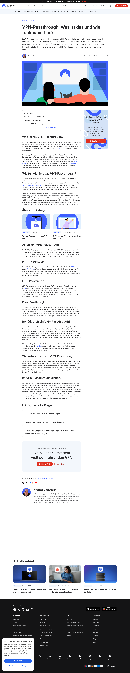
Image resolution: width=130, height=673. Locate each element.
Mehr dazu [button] (60, 464)
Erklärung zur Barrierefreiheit (74, 632)
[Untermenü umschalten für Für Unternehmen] (74, 5)
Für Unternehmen (68, 5)
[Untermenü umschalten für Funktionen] (39, 5)
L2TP (24, 288)
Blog (23, 20)
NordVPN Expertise (72, 11)
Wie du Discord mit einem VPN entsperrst (35, 237)
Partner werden (44, 645)
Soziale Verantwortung (46, 635)
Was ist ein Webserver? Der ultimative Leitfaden (100, 590)
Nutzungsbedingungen (78, 629)
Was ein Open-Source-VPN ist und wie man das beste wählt (29, 590)
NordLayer (101, 622)
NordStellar (102, 632)
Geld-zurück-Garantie (19, 625)
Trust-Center (43, 639)
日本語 (48, 478)
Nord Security (102, 619)
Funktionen (35, 5)
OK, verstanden (18, 661)
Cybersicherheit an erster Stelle (31, 11)
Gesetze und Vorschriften (57, 11)
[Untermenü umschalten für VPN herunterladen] (53, 5)
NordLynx (39, 346)
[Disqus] (51, 531)
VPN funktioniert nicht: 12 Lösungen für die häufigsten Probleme (64, 590)
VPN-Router (16, 629)
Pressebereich (44, 642)
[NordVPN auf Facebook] (30, 483)
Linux (40, 659)
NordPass (101, 625)
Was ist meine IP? (45, 625)
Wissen (58, 5)
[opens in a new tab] (14, 609)
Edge (90, 659)
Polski (52, 478)
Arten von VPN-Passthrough (34, 124)
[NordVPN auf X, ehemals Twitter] (26, 483)
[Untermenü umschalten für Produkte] (107, 5)
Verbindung (16, 11)
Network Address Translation (31, 185)
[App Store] (93, 609)
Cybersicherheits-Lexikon (47, 629)
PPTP (73, 267)
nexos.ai (101, 642)
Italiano (43, 478)
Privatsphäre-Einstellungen (18, 666)
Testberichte (17, 632)
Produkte (103, 5)
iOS (60, 659)
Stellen (21, 622)
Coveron (101, 635)
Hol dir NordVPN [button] (121, 5)
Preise (28, 5)
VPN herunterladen (46, 5)
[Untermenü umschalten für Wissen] (61, 5)
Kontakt (68, 635)
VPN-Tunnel (30, 269)
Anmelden (88, 5)
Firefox (80, 659)
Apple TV (110, 659)
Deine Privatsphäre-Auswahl (74, 625)
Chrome (70, 659)
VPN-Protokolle (61, 148)
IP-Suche (42, 622)
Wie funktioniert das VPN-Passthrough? (37, 120)
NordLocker (102, 629)
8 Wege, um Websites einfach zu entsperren (67, 237)
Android (50, 659)
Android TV (100, 659)
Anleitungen (45, 11)
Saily (100, 639)
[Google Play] (109, 609)
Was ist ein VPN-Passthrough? (34, 117)
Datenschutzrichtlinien (78, 622)
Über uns (16, 619)
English (38, 478)
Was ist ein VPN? (45, 619)
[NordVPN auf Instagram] (33, 483)
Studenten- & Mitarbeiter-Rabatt (22, 635)
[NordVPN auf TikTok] (23, 483)
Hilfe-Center (96, 5)
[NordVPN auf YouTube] (36, 483)
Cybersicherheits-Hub (46, 632)
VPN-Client (72, 163)
